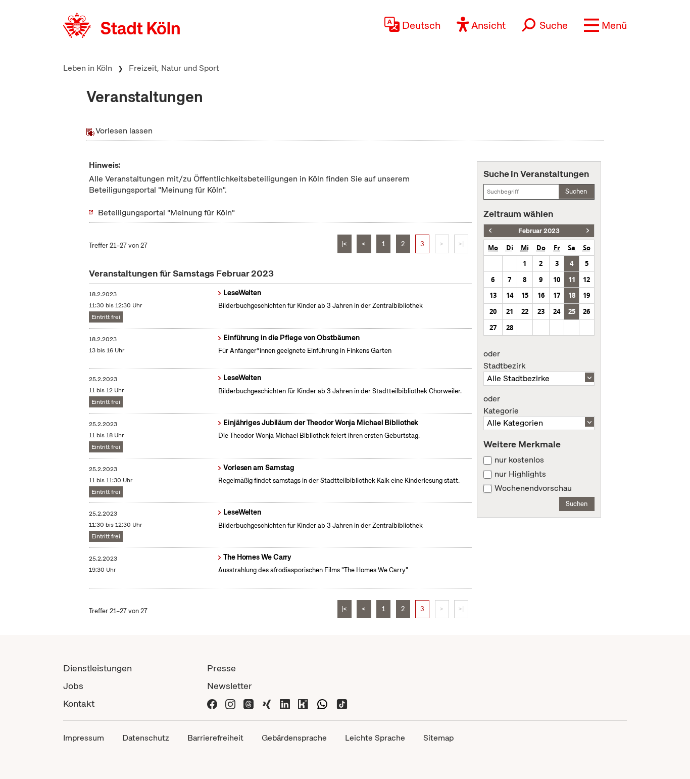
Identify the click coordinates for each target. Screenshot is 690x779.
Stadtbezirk (504, 360)
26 (586, 311)
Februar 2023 (539, 230)
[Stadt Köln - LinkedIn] (285, 703)
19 (586, 295)
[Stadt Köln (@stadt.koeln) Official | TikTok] (342, 703)
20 (493, 311)
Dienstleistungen (97, 668)
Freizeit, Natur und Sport (174, 68)
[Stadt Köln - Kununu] (303, 703)
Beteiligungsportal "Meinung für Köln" (166, 212)
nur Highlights (520, 474)
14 (509, 295)
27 (493, 327)
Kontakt (78, 703)
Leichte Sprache (375, 737)
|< (344, 244)
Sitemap (438, 737)
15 (524, 295)
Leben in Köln (87, 68)
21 (509, 311)
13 (493, 295)
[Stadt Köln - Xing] (267, 703)
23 (541, 311)
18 (571, 295)
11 (571, 279)
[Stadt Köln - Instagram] (230, 703)
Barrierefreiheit (215, 737)
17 (556, 295)
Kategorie (501, 405)
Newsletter (229, 686)
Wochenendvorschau (533, 488)
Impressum (83, 737)
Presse (221, 668)
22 (524, 311)
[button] (605, 25)
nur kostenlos (519, 460)
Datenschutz (145, 737)
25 (571, 311)
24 (556, 311)
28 (509, 327)
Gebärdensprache (294, 737)
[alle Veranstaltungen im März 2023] (587, 230)
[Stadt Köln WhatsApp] (322, 703)
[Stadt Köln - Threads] (248, 703)
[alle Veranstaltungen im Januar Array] (490, 230)
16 (541, 295)
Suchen (576, 191)
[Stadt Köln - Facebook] (212, 703)
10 (556, 279)
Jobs (73, 686)
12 (586, 279)
